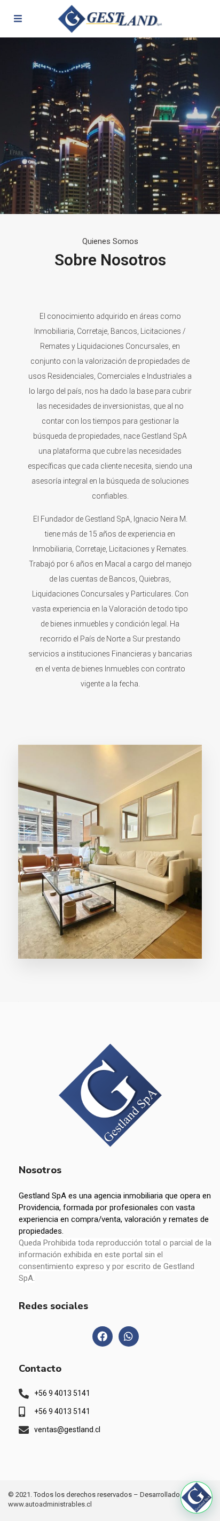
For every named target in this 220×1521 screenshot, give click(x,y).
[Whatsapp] (129, 1336)
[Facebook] (102, 1336)
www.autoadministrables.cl (50, 1504)
